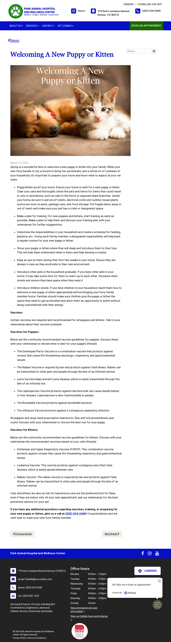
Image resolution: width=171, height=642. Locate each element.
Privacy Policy (19, 638)
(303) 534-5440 (75, 513)
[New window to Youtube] (157, 554)
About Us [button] (15, 25)
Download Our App (150, 4)
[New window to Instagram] (149, 554)
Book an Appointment (146, 25)
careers (150, 570)
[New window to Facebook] (143, 554)
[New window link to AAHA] (80, 631)
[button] (157, 605)
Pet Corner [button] (65, 25)
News (14, 40)
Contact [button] (47, 25)
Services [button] (31, 25)
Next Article (111, 534)
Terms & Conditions (36, 638)
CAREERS (128, 4)
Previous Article (23, 534)
